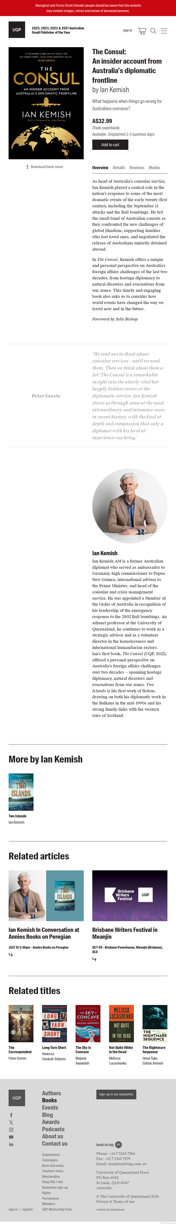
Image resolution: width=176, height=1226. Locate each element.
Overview (100, 168)
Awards (51, 1122)
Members (48, 1203)
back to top (105, 1144)
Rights (46, 1192)
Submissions (51, 1154)
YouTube (11, 1137)
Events (50, 1108)
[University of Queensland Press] (17, 29)
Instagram (11, 1129)
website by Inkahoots (110, 1210)
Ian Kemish (104, 553)
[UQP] (17, 1098)
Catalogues (50, 1160)
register (27, 1209)
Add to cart (110, 144)
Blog (47, 1115)
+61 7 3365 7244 (122, 1153)
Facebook (11, 1115)
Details (119, 168)
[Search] (153, 31)
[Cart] (142, 31)
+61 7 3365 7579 (117, 1159)
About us (52, 1136)
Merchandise (51, 1176)
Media (154, 168)
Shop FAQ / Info (52, 1181)
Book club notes (53, 1165)
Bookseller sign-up (55, 1187)
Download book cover (47, 166)
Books (49, 1100)
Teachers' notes (52, 1171)
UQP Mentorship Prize (57, 1209)
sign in (13, 1209)
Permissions (50, 1198)
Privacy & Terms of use (115, 1201)
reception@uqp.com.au (127, 1164)
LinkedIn (11, 1144)
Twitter (11, 1122)
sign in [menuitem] (127, 30)
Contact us (55, 1144)
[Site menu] (164, 31)
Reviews (137, 168)
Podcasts (53, 1129)
